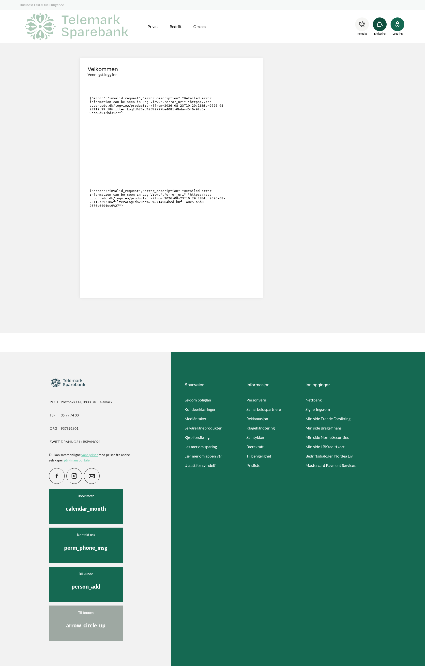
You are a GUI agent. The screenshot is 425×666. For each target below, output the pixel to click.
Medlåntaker (195, 418)
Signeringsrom (317, 409)
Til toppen (86, 619)
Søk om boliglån (197, 400)
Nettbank (313, 400)
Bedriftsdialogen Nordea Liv (329, 456)
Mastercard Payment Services (330, 465)
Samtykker (255, 437)
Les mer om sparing (200, 446)
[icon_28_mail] (92, 476)
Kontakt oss (85, 542)
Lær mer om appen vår (203, 456)
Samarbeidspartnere (263, 409)
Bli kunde (86, 581)
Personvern (256, 400)
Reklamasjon (257, 418)
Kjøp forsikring (197, 437)
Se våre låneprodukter (203, 428)
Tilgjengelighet (258, 456)
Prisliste (253, 465)
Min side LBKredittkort (325, 446)
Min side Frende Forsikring (327, 418)
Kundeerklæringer (199, 409)
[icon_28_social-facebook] (57, 476)
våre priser (89, 455)
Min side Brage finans (323, 428)
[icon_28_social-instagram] (74, 476)
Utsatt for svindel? (199, 465)
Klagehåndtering (260, 428)
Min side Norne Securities (327, 437)
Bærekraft (255, 446)
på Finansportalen (77, 460)
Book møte (86, 503)
